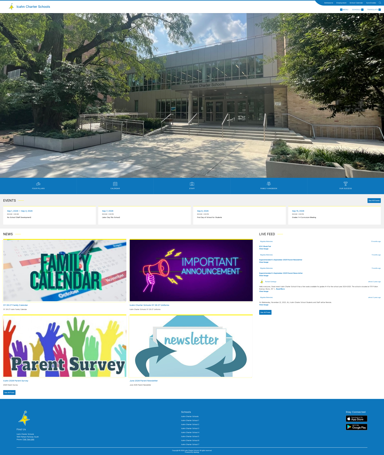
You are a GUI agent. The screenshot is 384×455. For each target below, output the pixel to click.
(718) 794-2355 (28, 440)
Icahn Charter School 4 (190, 432)
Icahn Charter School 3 (190, 428)
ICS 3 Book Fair (265, 246)
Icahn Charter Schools (189, 416)
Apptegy (196, 452)
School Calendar (356, 3)
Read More (280, 289)
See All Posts (9, 393)
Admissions (328, 3)
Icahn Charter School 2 (190, 424)
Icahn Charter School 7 (190, 444)
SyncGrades (371, 3)
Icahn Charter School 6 (190, 440)
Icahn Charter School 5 (190, 436)
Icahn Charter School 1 (190, 420)
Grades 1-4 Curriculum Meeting (304, 217)
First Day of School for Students (210, 217)
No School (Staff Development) (20, 217)
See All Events (374, 201)
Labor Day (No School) (111, 217)
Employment (341, 3)
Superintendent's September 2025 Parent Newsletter (280, 260)
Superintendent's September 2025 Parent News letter (281, 273)
